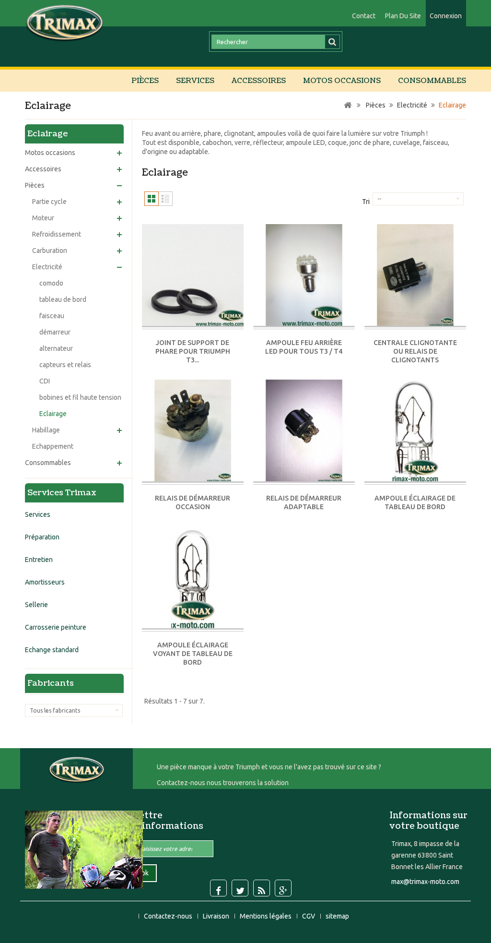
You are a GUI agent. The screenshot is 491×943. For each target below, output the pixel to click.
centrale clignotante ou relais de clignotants (415, 351)
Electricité (47, 267)
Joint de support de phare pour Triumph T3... (192, 351)
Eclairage (53, 414)
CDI (44, 381)
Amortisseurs (45, 582)
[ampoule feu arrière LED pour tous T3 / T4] (304, 275)
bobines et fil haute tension (80, 397)
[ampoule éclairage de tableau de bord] (415, 431)
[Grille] (151, 199)
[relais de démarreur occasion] (193, 431)
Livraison (217, 916)
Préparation (42, 537)
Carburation (49, 250)
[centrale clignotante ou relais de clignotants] (415, 275)
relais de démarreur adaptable (303, 502)
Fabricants (50, 683)
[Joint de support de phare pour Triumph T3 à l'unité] (193, 275)
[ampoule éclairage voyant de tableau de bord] (193, 578)
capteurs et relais (65, 365)
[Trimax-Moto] (65, 22)
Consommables (432, 81)
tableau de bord (62, 299)
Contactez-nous (169, 916)
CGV (309, 916)
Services (195, 81)
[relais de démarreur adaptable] (304, 431)
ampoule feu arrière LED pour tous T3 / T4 (303, 347)
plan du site (403, 16)
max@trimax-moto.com (425, 881)
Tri (366, 201)
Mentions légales (266, 916)
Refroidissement (56, 234)
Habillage (46, 430)
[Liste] (165, 199)
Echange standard (52, 650)
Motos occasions (342, 81)
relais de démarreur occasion (192, 502)
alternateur (56, 348)
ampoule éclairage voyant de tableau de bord (193, 653)
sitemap (337, 916)
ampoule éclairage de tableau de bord (415, 502)
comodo (51, 283)
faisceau (51, 316)
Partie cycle (49, 201)
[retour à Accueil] (347, 105)
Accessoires (259, 81)
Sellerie (36, 605)
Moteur (43, 218)
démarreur (54, 332)
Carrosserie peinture (55, 627)
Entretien (39, 559)
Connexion (446, 16)
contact (363, 16)
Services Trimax (61, 492)
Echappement (52, 446)
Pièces (145, 81)
